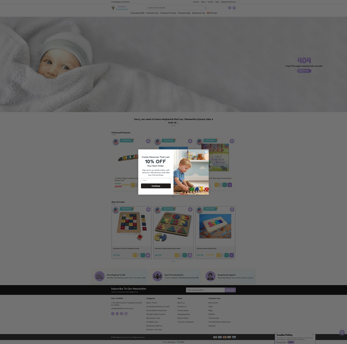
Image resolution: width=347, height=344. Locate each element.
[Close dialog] (206, 151)
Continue (156, 186)
